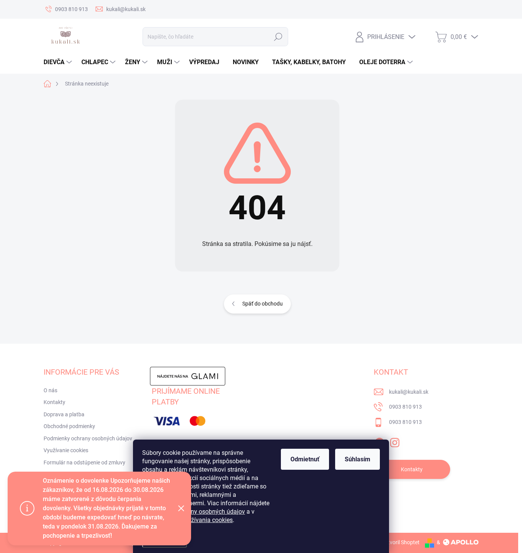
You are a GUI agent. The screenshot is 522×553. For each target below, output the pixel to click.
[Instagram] (394, 441)
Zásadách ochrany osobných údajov (196, 511)
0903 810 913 (405, 407)
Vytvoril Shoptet (401, 542)
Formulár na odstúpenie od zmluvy (84, 462)
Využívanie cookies (66, 450)
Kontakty (54, 402)
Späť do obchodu (262, 304)
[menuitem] (59, 62)
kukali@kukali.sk (408, 392)
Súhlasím (357, 459)
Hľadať (278, 37)
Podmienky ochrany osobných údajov (88, 438)
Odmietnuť (304, 459)
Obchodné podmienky (69, 426)
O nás (50, 390)
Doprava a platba (64, 414)
